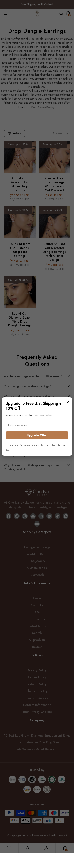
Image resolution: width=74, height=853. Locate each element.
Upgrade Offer (37, 435)
